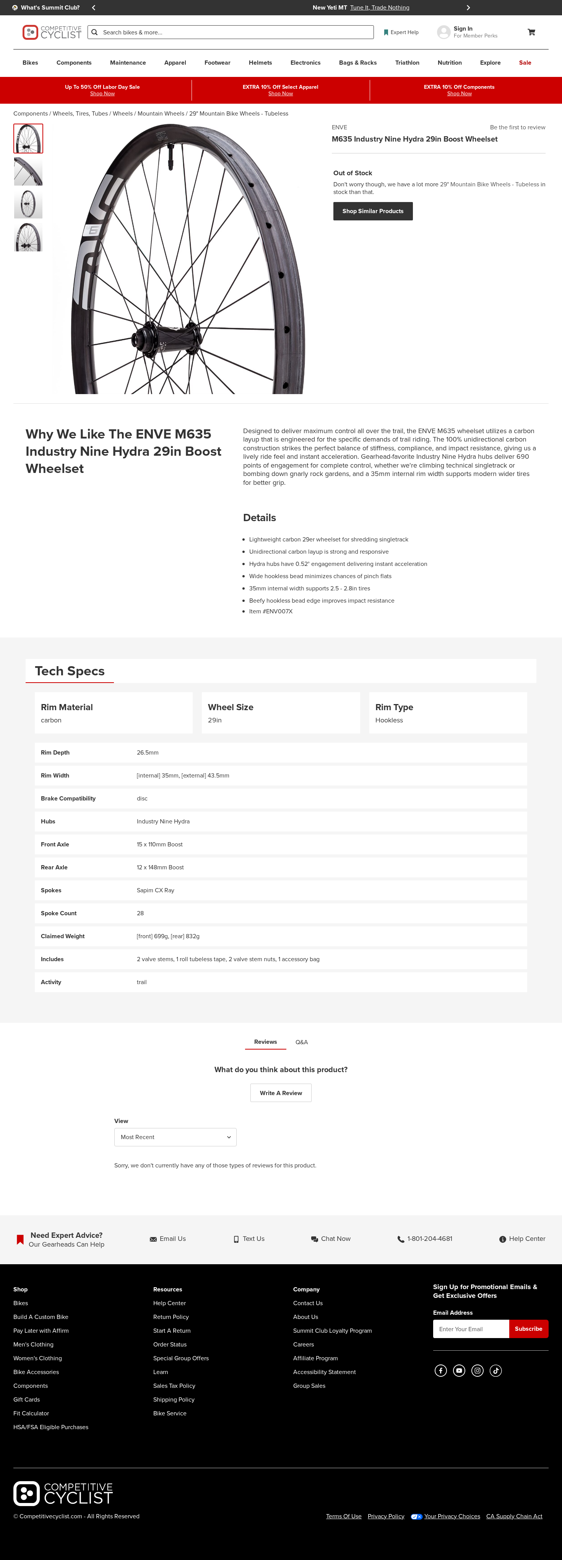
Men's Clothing (33, 1344)
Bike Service (170, 1413)
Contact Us (308, 1303)
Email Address (453, 1313)
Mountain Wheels (161, 113)
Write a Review (281, 1093)
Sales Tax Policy (174, 1386)
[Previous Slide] (93, 8)
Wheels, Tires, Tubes (80, 113)
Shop (20, 1290)
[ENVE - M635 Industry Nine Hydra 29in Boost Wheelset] (28, 138)
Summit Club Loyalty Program (332, 1331)
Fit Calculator (31, 1413)
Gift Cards (26, 1400)
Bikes (20, 1303)
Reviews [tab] (265, 1041)
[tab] (70, 671)
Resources (167, 1290)
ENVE (339, 127)
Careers (303, 1344)
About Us (305, 1317)
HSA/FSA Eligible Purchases (50, 1427)
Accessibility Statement (324, 1372)
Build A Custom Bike (40, 1317)
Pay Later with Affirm (41, 1331)
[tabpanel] (281, 842)
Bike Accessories (36, 1372)
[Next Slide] (468, 8)
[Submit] (94, 32)
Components (30, 113)
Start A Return (172, 1331)
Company (306, 1290)
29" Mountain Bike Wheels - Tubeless (238, 113)
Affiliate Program (315, 1358)
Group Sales (309, 1386)
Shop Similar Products (373, 211)
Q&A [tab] (302, 1042)
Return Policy (171, 1317)
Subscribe (529, 1328)
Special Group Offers (181, 1358)
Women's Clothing (37, 1358)
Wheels (123, 113)
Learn (160, 1372)
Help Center (169, 1303)
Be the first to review (518, 127)
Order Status (170, 1344)
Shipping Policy (174, 1400)
